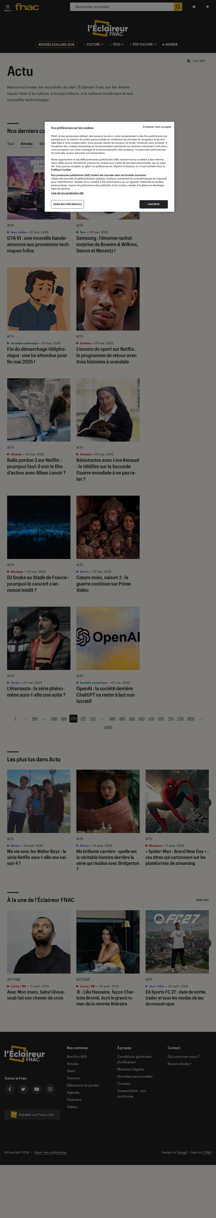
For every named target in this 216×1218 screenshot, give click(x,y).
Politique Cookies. (61, 169)
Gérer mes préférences (67, 204)
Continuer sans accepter (157, 126)
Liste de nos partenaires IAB (67, 193)
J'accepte (154, 204)
